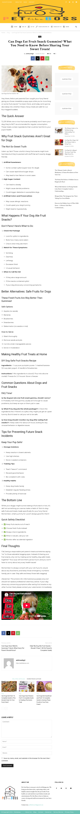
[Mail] (69, 2)
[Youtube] (76, 2)
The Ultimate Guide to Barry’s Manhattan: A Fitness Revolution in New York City (66, 172)
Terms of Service (58, 812)
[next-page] (6, 708)
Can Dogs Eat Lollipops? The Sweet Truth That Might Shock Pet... (71, 152)
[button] (76, 27)
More (67, 26)
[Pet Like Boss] (40, 11)
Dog (23, 26)
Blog (25, 2)
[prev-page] (2, 708)
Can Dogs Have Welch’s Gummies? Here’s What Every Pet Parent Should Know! (12, 648)
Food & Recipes (43, 26)
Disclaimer (48, 812)
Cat (32, 26)
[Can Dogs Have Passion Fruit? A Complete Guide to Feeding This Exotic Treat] (26, 686)
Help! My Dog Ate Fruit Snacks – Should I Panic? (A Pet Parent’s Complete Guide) (41, 648)
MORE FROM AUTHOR (34, 679)
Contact (31, 2)
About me (18, 2)
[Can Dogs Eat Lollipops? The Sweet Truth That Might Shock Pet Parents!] (59, 152)
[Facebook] (66, 2)
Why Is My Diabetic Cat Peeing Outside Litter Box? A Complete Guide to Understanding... (66, 189)
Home (15, 26)
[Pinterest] (42, 58)
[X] (38, 58)
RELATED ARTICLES (18, 679)
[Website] (72, 2)
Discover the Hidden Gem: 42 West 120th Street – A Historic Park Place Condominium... (67, 205)
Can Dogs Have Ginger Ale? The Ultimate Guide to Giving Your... (71, 142)
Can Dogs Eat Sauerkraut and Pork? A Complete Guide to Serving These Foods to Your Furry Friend (44, 700)
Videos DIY (57, 26)
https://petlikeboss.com (22, 663)
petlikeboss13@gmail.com (36, 805)
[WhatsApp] (47, 58)
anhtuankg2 (30, 53)
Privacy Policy (69, 812)
